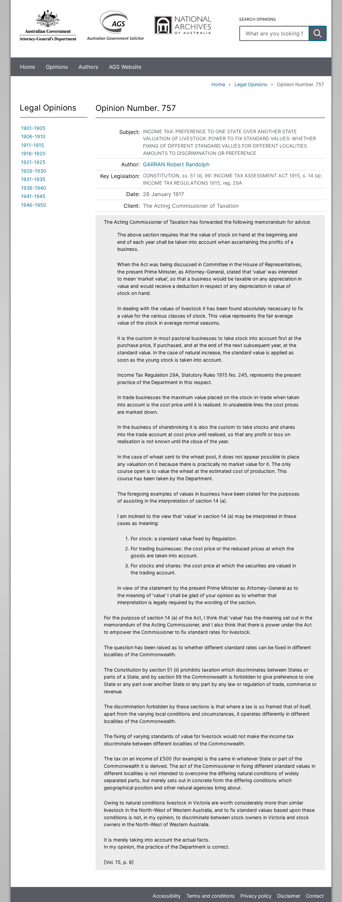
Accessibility (167, 896)
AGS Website (125, 66)
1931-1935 (33, 179)
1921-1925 (33, 162)
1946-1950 (33, 205)
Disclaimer (288, 896)
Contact (315, 896)
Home (27, 66)
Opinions (57, 66)
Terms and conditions (210, 896)
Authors (88, 66)
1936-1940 (33, 188)
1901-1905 (33, 128)
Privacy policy (256, 896)
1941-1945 (33, 196)
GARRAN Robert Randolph (176, 164)
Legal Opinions (251, 84)
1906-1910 (33, 136)
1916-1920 (33, 153)
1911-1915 (32, 145)
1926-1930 (33, 171)
